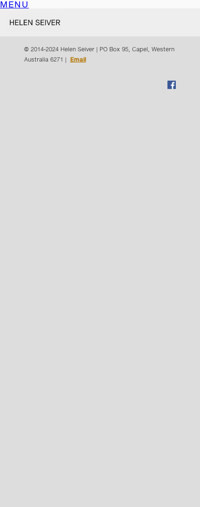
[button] (14, 5)
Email (78, 59)
